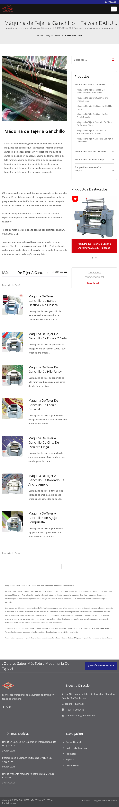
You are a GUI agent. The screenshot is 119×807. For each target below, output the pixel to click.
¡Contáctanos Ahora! (101, 666)
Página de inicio (74, 742)
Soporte (70, 759)
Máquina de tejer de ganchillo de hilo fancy (45, 369)
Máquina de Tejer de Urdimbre (90, 152)
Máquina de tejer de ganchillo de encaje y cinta (47, 336)
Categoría (49, 36)
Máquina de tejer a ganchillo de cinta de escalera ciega (43, 442)
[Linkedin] (10, 707)
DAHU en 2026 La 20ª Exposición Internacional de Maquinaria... (29, 743)
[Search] (113, 60)
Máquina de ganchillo (82, 638)
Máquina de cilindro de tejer (90, 159)
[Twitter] (7, 707)
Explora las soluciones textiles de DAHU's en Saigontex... (27, 759)
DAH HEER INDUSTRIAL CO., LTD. (35, 800)
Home (40, 36)
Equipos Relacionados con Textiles (88, 169)
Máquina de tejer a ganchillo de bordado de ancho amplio (46, 480)
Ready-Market (110, 801)
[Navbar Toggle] (114, 9)
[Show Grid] (61, 272)
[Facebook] (3, 707)
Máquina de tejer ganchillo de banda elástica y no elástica (43, 300)
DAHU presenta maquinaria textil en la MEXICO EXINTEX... (28, 775)
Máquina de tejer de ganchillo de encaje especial (43, 404)
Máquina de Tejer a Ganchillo (68, 36)
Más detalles (94, 283)
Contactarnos (107, 638)
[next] (63, 566)
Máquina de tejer (67, 638)
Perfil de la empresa (76, 748)
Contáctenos (72, 765)
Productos (71, 754)
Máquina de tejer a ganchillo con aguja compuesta (42, 517)
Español (112, 2)
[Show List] (65, 272)
